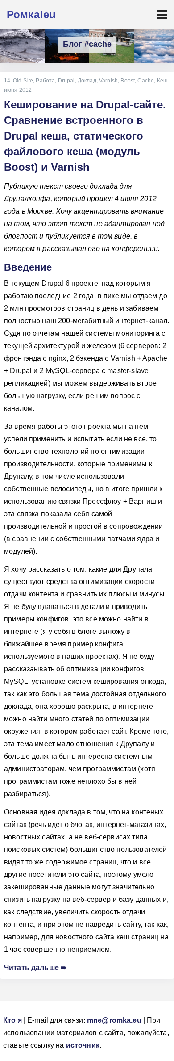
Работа (45, 81)
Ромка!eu (31, 14)
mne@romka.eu (114, 1020)
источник (82, 1045)
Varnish (108, 81)
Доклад (87, 81)
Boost (127, 81)
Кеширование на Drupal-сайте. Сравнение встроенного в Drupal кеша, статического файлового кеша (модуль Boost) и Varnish (85, 136)
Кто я (12, 1020)
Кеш (162, 81)
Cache (145, 81)
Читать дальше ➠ (35, 967)
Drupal (66, 81)
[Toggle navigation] (162, 15)
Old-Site (23, 81)
